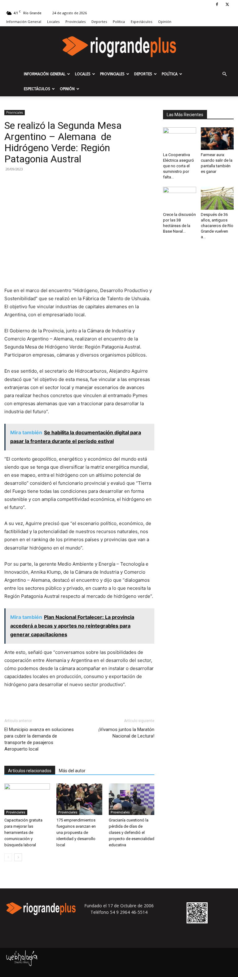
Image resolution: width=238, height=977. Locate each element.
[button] (224, 74)
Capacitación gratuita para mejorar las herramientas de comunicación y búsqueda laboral (23, 832)
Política (119, 21)
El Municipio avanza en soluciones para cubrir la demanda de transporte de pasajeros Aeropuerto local (39, 739)
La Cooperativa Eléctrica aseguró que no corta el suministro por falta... (178, 165)
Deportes (99, 21)
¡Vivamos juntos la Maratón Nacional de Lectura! (126, 733)
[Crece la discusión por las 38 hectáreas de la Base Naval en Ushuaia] (179, 198)
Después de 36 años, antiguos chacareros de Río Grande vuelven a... (217, 225)
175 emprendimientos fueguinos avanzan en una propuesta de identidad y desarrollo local (76, 832)
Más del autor (72, 770)
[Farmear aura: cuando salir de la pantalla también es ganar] (217, 138)
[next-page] (18, 857)
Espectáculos (141, 21)
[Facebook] (217, 4)
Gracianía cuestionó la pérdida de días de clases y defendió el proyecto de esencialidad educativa (131, 832)
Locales (53, 21)
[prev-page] (8, 857)
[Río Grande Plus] (119, 46)
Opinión (164, 21)
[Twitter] (227, 4)
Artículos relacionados (29, 770)
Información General (23, 21)
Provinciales (75, 21)
